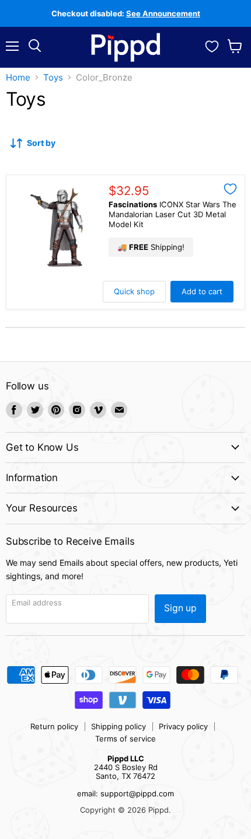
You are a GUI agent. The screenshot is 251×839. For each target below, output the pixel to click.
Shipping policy (118, 726)
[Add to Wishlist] (230, 189)
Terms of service (125, 738)
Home (18, 77)
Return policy (54, 726)
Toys (53, 77)
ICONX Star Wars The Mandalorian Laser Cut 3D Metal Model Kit (172, 214)
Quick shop (134, 291)
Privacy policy (183, 726)
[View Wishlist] (211, 45)
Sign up (180, 608)
